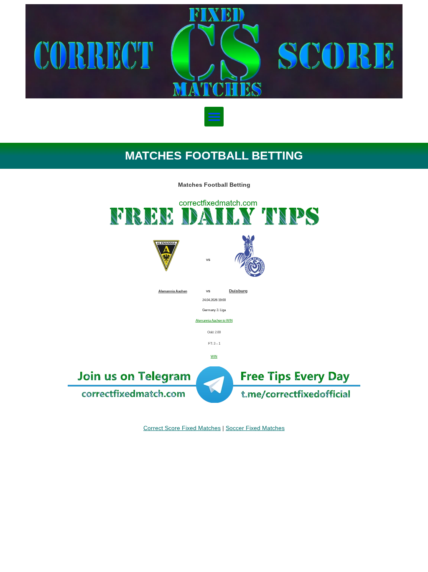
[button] (214, 116)
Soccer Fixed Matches (255, 428)
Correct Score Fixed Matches (182, 428)
